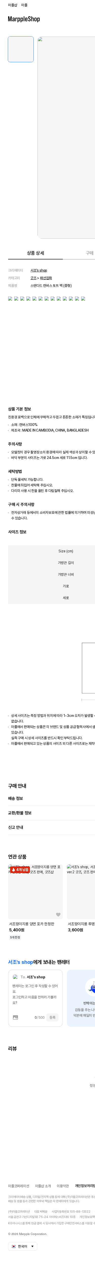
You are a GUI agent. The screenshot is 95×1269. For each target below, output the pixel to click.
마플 (24, 5)
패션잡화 (46, 278)
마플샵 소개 (43, 1186)
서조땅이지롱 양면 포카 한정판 (31, 924)
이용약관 (63, 1186)
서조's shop (38, 270)
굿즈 (33, 278)
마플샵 (12, 5)
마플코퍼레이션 (18, 1186)
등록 (52, 1017)
